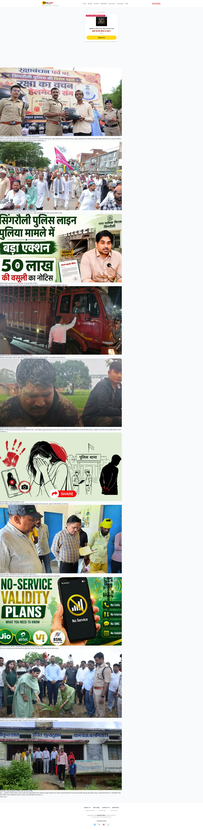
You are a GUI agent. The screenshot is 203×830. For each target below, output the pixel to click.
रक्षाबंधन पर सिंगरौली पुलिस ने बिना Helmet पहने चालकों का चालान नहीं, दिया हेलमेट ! (20, 137)
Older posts (3, 797)
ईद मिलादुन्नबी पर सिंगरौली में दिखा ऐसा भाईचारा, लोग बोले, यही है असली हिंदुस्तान (18, 211)
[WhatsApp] (108, 824)
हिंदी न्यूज (90, 3)
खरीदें (126, 3)
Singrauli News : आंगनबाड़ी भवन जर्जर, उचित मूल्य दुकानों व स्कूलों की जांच (18, 574)
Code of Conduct (90, 810)
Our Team (96, 807)
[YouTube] (103, 824)
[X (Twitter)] (99, 824)
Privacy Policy (102, 810)
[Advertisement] (101, 56)
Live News (157, 3)
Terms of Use (113, 810)
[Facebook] (94, 824)
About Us (87, 807)
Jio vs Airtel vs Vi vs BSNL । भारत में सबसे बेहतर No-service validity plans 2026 (21, 646)
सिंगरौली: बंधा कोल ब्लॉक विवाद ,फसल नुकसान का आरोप (13, 428)
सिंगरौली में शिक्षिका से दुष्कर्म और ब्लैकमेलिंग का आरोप (12, 502)
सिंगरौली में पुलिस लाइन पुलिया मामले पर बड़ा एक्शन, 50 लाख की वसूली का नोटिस (18, 283)
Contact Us (106, 807)
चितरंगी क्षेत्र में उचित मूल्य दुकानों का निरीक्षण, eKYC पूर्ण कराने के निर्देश (16, 791)
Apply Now (101, 37)
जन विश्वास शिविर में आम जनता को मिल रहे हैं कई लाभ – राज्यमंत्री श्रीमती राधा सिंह (19, 719)
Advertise (115, 807)
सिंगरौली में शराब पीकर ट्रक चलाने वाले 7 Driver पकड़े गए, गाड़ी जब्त (16, 355)
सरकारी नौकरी (103, 3)
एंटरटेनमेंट (96, 3)
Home (84, 3)
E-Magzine (120, 3)
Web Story (112, 3)
